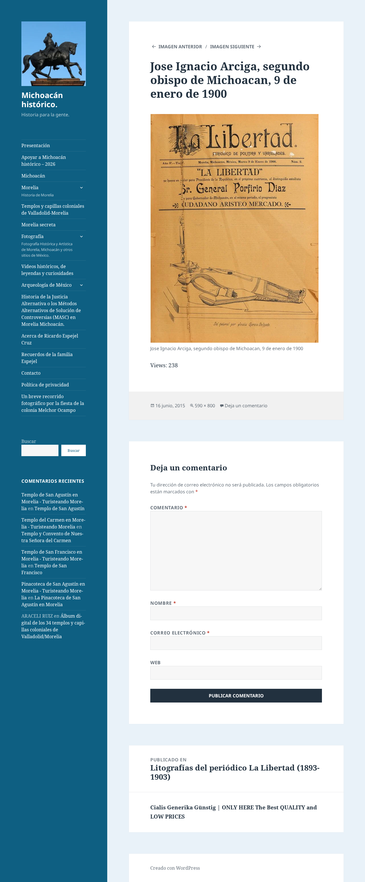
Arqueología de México (46, 285)
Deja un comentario (246, 405)
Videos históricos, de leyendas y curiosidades (47, 269)
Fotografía (46, 245)
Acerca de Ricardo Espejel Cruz (49, 339)
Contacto (30, 373)
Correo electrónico (180, 633)
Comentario (168, 507)
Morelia (37, 190)
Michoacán (33, 176)
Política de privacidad (45, 385)
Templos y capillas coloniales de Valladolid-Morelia (52, 209)
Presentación (35, 145)
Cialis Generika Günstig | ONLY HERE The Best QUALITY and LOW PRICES (233, 812)
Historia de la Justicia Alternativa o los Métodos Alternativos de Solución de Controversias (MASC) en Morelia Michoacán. (51, 310)
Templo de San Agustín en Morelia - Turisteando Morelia (52, 502)
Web (155, 662)
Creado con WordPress (175, 868)
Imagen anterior (180, 46)
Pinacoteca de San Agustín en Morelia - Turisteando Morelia (53, 591)
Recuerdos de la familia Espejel (47, 357)
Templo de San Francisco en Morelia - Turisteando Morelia (52, 559)
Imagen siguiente (232, 46)
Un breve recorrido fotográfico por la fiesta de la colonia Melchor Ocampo (52, 403)
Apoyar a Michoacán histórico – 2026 (43, 160)
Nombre (163, 603)
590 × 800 (205, 405)
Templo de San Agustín (59, 508)
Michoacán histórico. (42, 99)
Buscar (28, 441)
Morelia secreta (38, 225)
